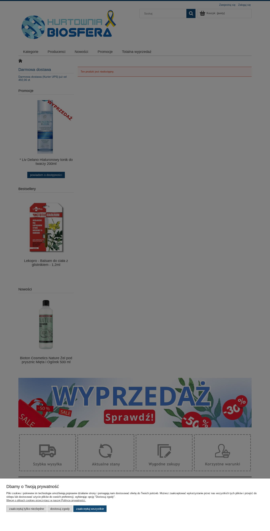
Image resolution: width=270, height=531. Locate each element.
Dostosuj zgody (60, 508)
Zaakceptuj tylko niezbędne (26, 508)
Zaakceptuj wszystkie (90, 508)
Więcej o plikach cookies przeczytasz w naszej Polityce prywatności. (46, 500)
